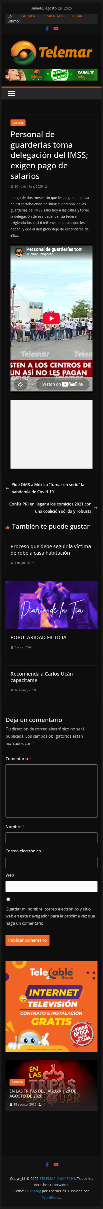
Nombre (15, 826)
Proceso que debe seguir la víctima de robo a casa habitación (50, 549)
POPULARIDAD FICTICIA (38, 637)
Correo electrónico (25, 851)
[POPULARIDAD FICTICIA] (52, 584)
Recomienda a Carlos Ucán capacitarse (41, 677)
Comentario (18, 758)
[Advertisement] (51, 434)
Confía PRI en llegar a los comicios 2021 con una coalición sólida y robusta (50, 507)
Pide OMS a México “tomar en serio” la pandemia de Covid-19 (48, 488)
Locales (18, 122)
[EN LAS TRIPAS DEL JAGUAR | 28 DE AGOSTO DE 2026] (52, 1063)
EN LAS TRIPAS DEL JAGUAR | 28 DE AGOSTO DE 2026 (43, 1093)
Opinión (17, 1082)
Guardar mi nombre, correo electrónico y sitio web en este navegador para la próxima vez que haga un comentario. (50, 916)
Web (10, 875)
